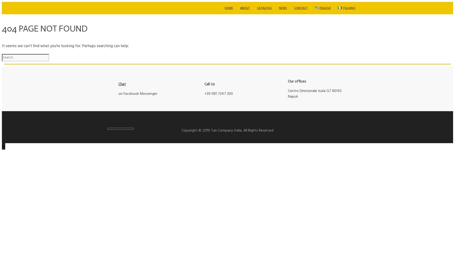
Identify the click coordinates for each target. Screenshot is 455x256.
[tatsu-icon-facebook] (338, 128)
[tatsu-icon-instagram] (331, 128)
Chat (122, 84)
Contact (301, 8)
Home (229, 8)
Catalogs (264, 8)
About (245, 8)
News (283, 8)
